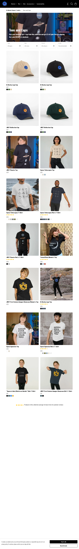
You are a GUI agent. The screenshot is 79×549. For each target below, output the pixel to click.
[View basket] (75, 4)
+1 (16, 219)
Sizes (25, 43)
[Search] (72, 4)
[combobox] (14, 45)
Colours (43, 43)
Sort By (59, 43)
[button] (19, 46)
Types (9, 43)
